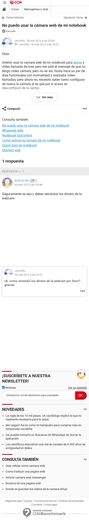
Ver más (47, 97)
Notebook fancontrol (17, 135)
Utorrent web (11, 150)
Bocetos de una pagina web (23, 483)
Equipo (28, 501)
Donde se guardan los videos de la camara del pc (36, 489)
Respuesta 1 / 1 (13, 171)
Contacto (37, 504)
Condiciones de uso (46, 501)
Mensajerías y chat (36, 9)
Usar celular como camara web (25, 465)
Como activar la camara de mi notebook (31, 140)
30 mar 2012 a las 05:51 (45, 44)
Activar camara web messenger (26, 477)
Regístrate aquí (13, 501)
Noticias (10, 387)
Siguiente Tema (73, 17)
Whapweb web (12, 130)
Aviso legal (51, 504)
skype (77, 62)
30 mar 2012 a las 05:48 (28, 184)
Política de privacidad (71, 501)
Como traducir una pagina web (25, 471)
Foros (15, 9)
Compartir (13, 108)
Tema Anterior (15, 17)
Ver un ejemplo (77, 387)
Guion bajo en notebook (19, 145)
